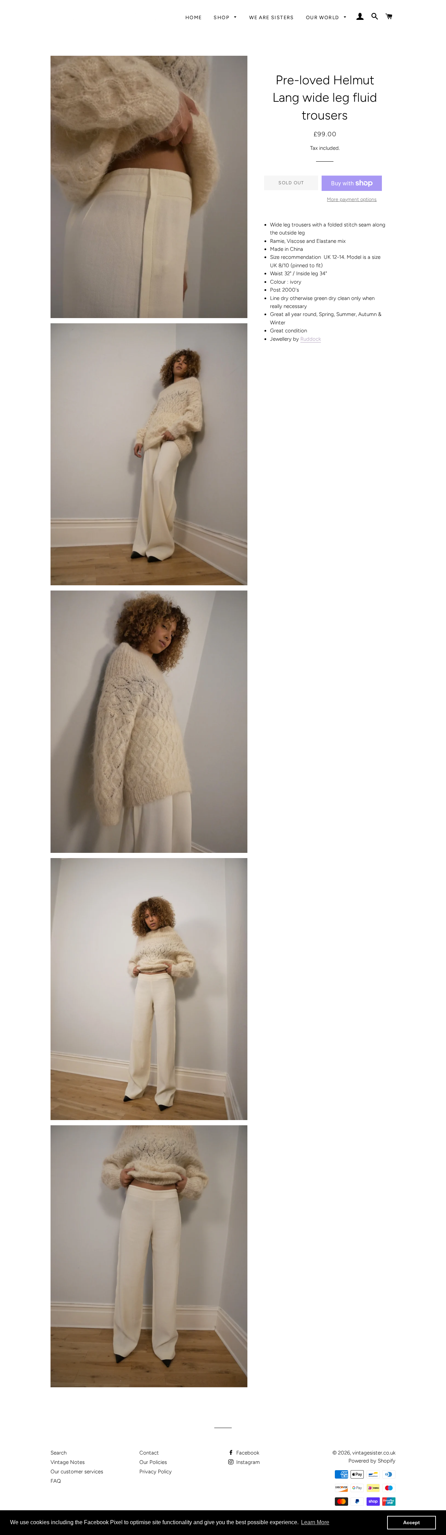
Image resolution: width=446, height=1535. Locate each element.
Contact (149, 1453)
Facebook (247, 1453)
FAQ (56, 1481)
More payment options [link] (352, 199)
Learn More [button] (315, 1522)
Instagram (247, 1462)
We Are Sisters (271, 17)
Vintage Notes (68, 1462)
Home (193, 17)
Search (59, 1453)
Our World (323, 17)
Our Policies (153, 1462)
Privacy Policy (155, 1471)
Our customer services (77, 1471)
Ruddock (310, 339)
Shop (222, 17)
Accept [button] (411, 1522)
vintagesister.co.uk (373, 1453)
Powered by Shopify (371, 1461)
